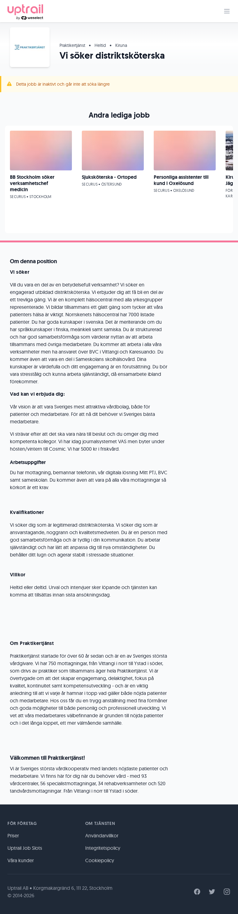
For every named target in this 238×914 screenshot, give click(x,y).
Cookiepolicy (99, 860)
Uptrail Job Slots (24, 848)
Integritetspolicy (102, 848)
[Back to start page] (25, 11)
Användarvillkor (101, 835)
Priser (13, 835)
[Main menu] (227, 11)
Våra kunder (20, 860)
